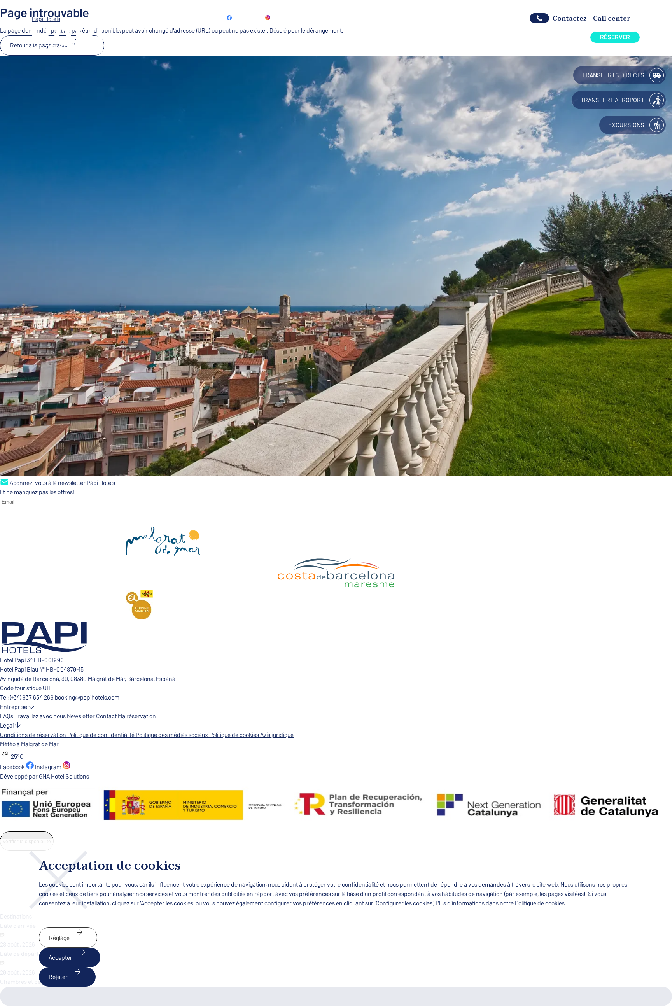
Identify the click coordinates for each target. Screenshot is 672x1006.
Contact (107, 716)
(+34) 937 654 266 (469, 17)
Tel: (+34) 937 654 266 (27, 697)
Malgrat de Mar (492, 37)
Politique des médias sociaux (172, 735)
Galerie (414, 37)
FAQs (7, 716)
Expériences (546, 37)
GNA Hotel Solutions (64, 776)
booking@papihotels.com (87, 697)
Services (338, 37)
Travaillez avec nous (40, 716)
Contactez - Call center (591, 18)
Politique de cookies (234, 735)
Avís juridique (277, 735)
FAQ (448, 37)
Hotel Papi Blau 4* (23, 669)
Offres (378, 37)
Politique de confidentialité (101, 735)
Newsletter (298, 17)
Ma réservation (349, 17)
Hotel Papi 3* (17, 660)
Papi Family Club (407, 17)
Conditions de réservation (33, 735)
